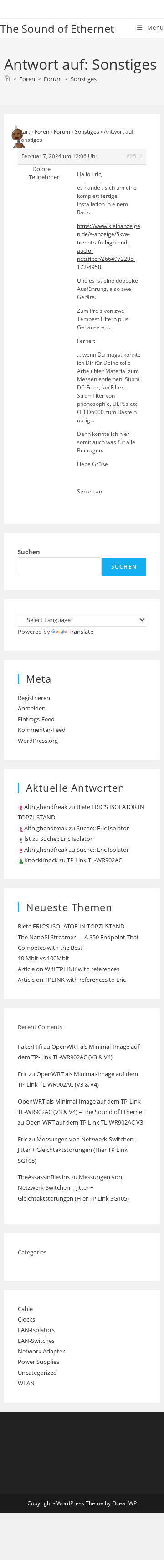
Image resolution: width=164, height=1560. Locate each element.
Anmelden (32, 708)
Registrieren (34, 698)
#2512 (134, 156)
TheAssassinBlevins (44, 1177)
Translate (80, 631)
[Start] (7, 79)
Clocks (26, 1319)
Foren (42, 131)
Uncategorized (37, 1372)
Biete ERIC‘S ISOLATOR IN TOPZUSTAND (71, 926)
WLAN (26, 1383)
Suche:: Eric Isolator (103, 828)
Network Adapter (41, 1351)
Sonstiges (84, 79)
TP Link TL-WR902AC (94, 860)
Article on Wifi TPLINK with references (68, 969)
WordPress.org (38, 740)
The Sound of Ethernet (57, 28)
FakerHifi (30, 1046)
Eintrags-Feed (36, 719)
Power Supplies (38, 1362)
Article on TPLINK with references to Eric (72, 979)
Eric (22, 1074)
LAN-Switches (36, 1341)
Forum (62, 131)
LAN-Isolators (36, 1330)
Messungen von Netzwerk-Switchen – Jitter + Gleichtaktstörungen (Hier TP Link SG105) (78, 1150)
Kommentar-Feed (42, 730)
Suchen (29, 552)
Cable (25, 1309)
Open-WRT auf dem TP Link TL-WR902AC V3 (84, 1122)
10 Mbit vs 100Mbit (43, 958)
